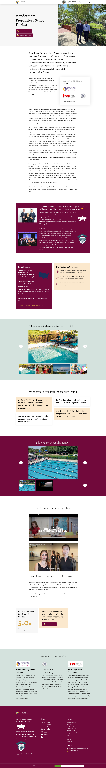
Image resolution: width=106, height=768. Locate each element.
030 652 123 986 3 (75, 750)
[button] (27, 369)
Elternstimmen (70, 726)
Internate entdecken (46, 727)
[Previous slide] (21, 346)
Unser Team (69, 724)
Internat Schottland (46, 724)
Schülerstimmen (71, 730)
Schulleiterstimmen (71, 728)
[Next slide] (85, 346)
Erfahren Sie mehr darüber (69, 101)
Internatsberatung (71, 722)
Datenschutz (70, 741)
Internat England (45, 722)
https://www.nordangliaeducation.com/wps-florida (30, 305)
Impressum (69, 739)
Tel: (70, 750)
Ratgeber (69, 735)
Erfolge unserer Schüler (72, 733)
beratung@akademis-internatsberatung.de (78, 748)
